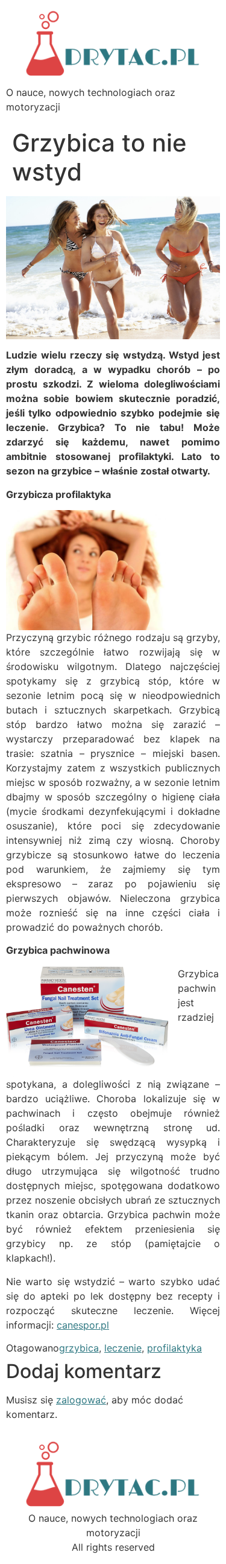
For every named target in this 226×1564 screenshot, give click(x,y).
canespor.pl (83, 1325)
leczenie (123, 1348)
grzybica (79, 1348)
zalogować (81, 1400)
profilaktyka (174, 1348)
